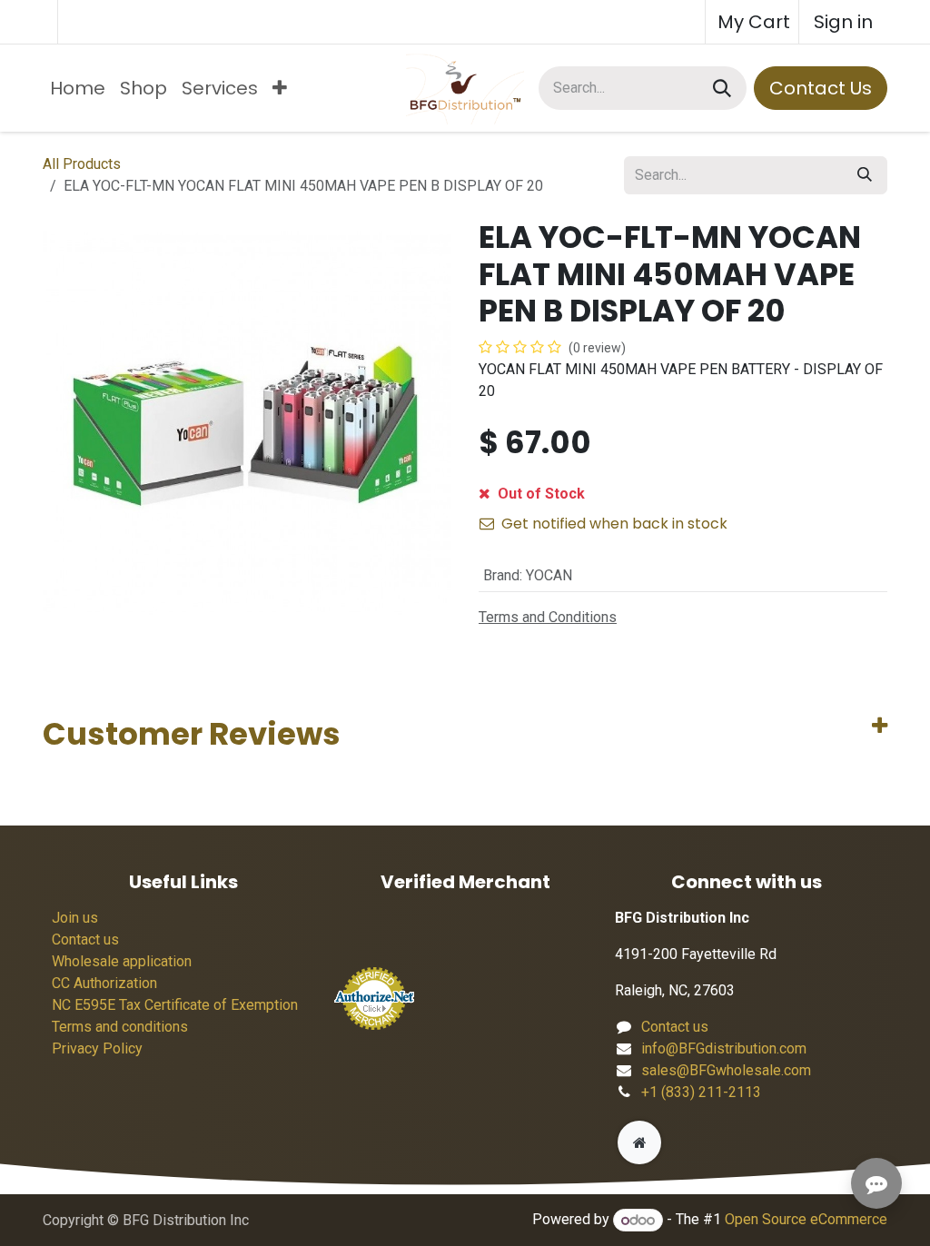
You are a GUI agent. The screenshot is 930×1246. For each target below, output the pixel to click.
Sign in (843, 22)
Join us (75, 917)
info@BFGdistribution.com (723, 1048)
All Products (82, 164)
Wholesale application (122, 961)
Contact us (85, 939)
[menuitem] (78, 88)
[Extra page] (639, 1142)
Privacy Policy (97, 1048)
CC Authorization (104, 983)
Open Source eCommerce (806, 1220)
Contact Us (820, 88)
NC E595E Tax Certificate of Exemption (175, 1005)
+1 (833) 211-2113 (701, 1092)
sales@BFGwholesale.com (726, 1070)
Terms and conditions (120, 1026)
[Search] (722, 88)
